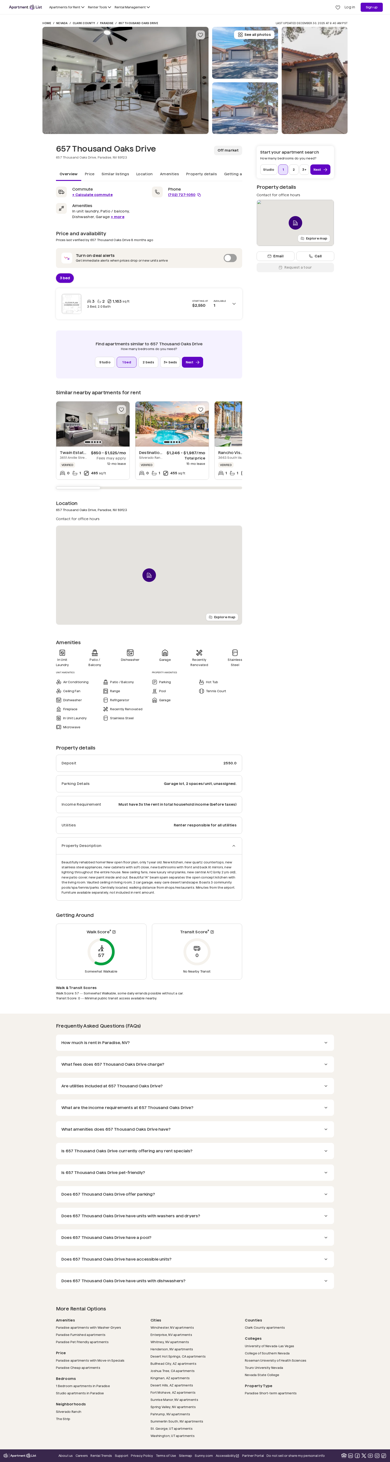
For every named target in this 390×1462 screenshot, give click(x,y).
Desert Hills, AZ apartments (172, 1385)
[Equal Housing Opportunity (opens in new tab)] (344, 1455)
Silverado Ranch (68, 1412)
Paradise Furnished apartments (80, 1335)
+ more (117, 217)
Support (121, 1455)
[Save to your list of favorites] (200, 34)
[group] (93, 424)
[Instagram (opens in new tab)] (377, 1455)
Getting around (238, 174)
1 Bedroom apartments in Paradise (83, 1386)
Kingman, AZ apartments (170, 1378)
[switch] (149, 258)
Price (90, 174)
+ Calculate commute (92, 195)
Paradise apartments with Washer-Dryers (88, 1327)
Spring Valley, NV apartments (173, 1407)
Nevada (61, 23)
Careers (82, 1455)
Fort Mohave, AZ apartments (173, 1392)
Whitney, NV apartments (170, 1342)
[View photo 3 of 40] (245, 53)
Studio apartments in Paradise (80, 1393)
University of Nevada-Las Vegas (269, 1346)
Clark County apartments (265, 1327)
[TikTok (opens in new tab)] (383, 1455)
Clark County (84, 23)
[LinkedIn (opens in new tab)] (350, 1455)
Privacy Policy (142, 1455)
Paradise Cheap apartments (78, 1368)
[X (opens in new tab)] (364, 1455)
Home (46, 23)
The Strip (63, 1419)
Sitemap (185, 1455)
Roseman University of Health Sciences (275, 1360)
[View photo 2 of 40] (245, 108)
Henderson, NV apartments (172, 1349)
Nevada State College (262, 1375)
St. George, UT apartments (172, 1428)
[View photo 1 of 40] (125, 80)
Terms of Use (166, 1455)
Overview (69, 174)
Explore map (224, 617)
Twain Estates (74, 452)
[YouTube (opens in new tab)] (370, 1455)
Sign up (372, 7)
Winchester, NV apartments (172, 1327)
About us (65, 1455)
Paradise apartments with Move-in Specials (90, 1360)
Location (144, 174)
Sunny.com (204, 1455)
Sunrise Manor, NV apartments (174, 1400)
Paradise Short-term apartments (271, 1393)
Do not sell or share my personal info (296, 1455)
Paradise (107, 23)
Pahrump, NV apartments (170, 1414)
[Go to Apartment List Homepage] (25, 7)
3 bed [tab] (65, 278)
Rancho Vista (231, 452)
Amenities (169, 174)
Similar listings (115, 174)
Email (278, 256)
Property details (201, 174)
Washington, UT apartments (173, 1436)
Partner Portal (253, 1455)
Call (318, 256)
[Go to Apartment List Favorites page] (337, 7)
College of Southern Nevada (267, 1353)
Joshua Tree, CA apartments (173, 1371)
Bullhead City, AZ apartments (173, 1363)
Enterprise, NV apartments (171, 1335)
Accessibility (227, 1456)
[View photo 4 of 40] (315, 80)
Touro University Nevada (264, 1368)
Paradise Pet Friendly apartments (82, 1342)
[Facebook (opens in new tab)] (357, 1455)
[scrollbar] (149, 488)
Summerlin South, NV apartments (177, 1421)
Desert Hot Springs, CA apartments (178, 1356)
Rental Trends (101, 1455)
